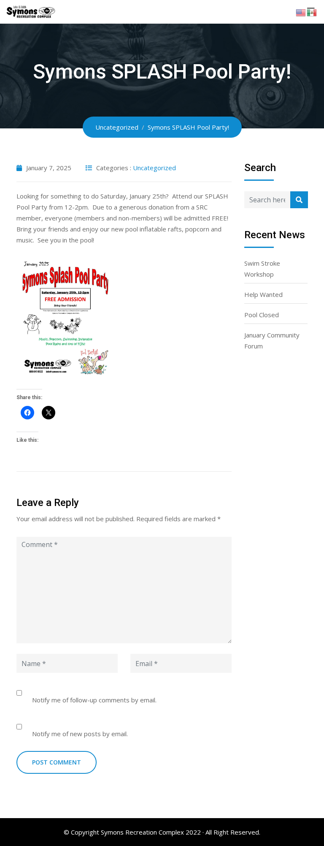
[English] (301, 12)
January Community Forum (272, 340)
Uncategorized (154, 167)
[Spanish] (312, 12)
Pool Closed (261, 314)
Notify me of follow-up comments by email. (94, 700)
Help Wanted (263, 294)
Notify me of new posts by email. (80, 733)
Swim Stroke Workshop (262, 268)
